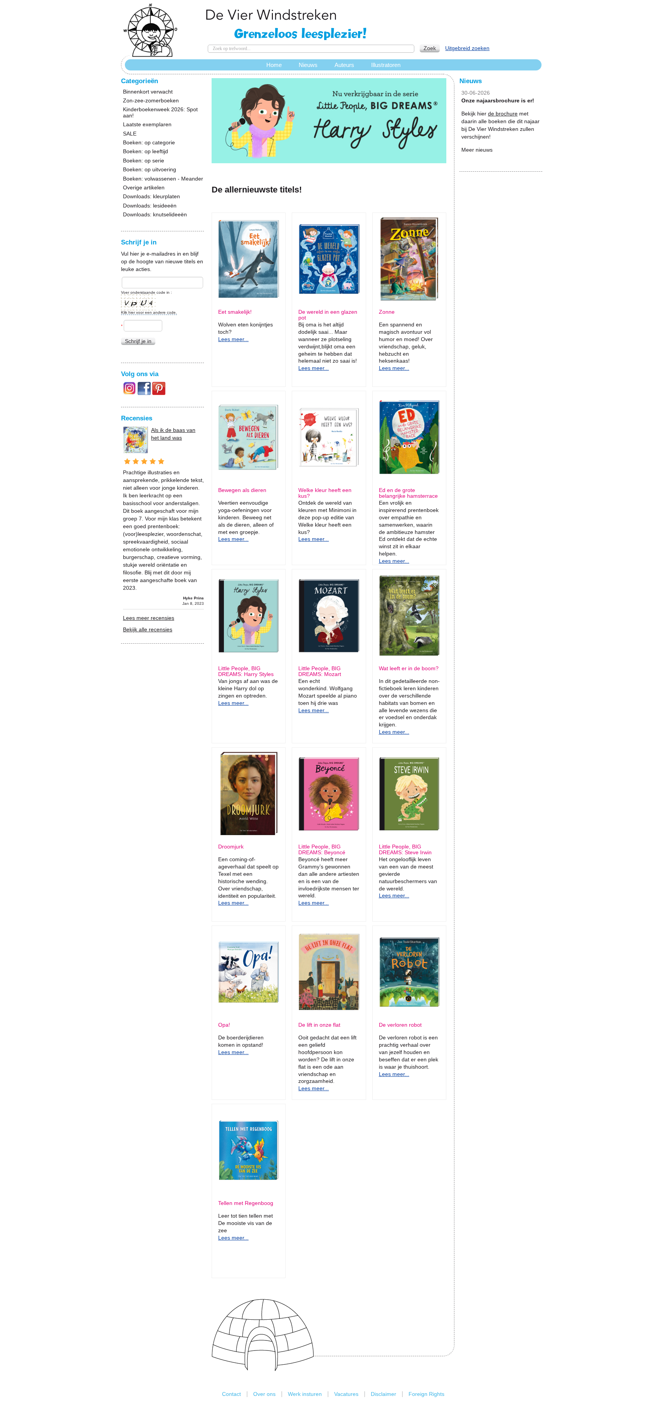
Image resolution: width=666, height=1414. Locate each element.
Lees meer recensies (148, 618)
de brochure (503, 113)
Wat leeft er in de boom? (409, 668)
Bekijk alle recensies (147, 629)
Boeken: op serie (143, 161)
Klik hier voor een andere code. (149, 312)
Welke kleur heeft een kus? (325, 493)
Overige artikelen (144, 188)
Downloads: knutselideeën (155, 215)
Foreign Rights (426, 1394)
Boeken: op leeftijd (145, 151)
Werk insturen (305, 1394)
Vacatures (346, 1394)
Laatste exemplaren (147, 124)
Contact (231, 1394)
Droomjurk (231, 847)
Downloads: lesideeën (150, 206)
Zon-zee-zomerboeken (151, 101)
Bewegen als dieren (242, 490)
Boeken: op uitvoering (149, 169)
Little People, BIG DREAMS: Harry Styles (246, 671)
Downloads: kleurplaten (151, 196)
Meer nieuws (477, 150)
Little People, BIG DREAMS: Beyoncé (321, 849)
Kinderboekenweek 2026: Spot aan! (160, 112)
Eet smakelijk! (235, 312)
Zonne (387, 312)
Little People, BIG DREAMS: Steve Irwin (405, 849)
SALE (129, 134)
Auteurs (344, 65)
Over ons (264, 1394)
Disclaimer (383, 1394)
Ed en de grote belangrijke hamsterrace (408, 493)
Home (274, 65)
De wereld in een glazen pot (327, 315)
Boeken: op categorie (149, 143)
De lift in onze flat (319, 1025)
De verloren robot (400, 1025)
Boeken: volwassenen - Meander (163, 179)
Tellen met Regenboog (245, 1203)
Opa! (224, 1025)
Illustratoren (385, 65)
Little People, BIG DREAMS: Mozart (319, 671)
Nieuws (308, 65)
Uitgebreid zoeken (467, 48)
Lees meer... (233, 339)
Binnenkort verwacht (148, 92)
